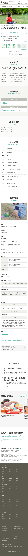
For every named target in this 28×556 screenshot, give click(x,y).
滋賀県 (3, 501)
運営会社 (15, 538)
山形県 (17, 471)
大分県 (10, 516)
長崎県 (17, 514)
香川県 (3, 509)
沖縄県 (10, 518)
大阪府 (3, 499)
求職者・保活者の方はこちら (7, 546)
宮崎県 (17, 516)
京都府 (17, 499)
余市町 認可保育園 (6, 436)
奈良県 (10, 501)
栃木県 (17, 480)
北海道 (3, 469)
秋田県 (10, 471)
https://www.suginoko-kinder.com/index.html (12, 340)
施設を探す (4, 465)
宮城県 (3, 471)
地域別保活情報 (5, 528)
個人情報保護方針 (5, 540)
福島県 (3, 473)
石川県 (17, 486)
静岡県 (17, 492)
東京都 (3, 478)
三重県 (3, 495)
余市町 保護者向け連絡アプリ (19, 439)
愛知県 (3, 492)
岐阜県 (10, 492)
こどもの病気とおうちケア (19, 528)
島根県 (10, 505)
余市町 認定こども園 (16, 436)
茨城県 (10, 480)
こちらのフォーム (20, 347)
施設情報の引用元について (8, 346)
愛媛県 (10, 509)
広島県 (3, 507)
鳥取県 (3, 505)
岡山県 (17, 505)
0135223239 (4, 334)
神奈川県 (10, 478)
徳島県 (17, 507)
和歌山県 (17, 501)
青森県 (10, 469)
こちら (5, 383)
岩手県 (17, 469)
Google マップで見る (5, 245)
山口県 (10, 507)
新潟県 (3, 486)
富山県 (10, 486)
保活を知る (4, 526)
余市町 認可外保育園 (6, 439)
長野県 (17, 488)
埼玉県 (17, 478)
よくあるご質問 (5, 538)
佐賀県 (10, 514)
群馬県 (3, 482)
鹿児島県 (3, 518)
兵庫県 (10, 499)
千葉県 (3, 480)
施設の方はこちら (17, 546)
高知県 (17, 509)
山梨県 (10, 488)
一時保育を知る (17, 526)
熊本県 (3, 516)
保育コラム (4, 524)
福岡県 (3, 514)
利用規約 (15, 536)
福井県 (3, 488)
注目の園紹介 (4, 530)
